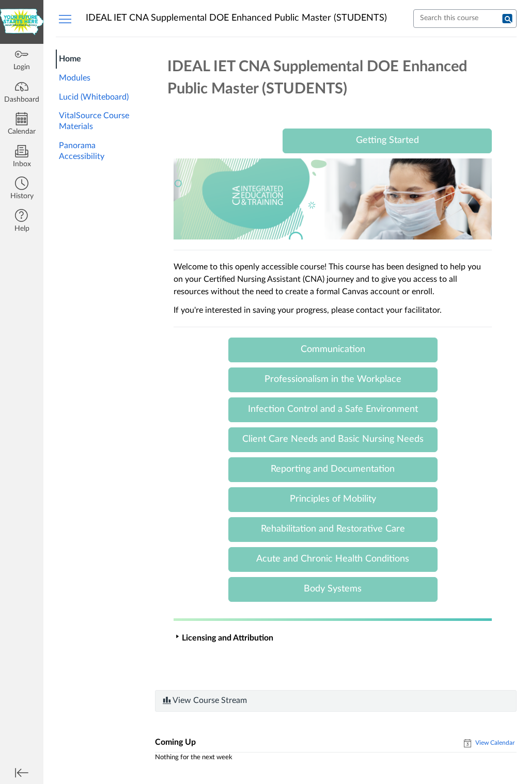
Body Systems (333, 589)
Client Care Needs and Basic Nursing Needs (333, 439)
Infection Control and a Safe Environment (333, 409)
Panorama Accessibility (81, 151)
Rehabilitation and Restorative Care (333, 529)
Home (70, 59)
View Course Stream (209, 700)
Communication (333, 349)
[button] (21, 189)
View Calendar (494, 743)
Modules (74, 78)
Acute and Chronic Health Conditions (332, 559)
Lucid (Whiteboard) (94, 97)
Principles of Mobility (333, 499)
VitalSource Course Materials (94, 121)
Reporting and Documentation (333, 469)
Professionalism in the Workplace (332, 379)
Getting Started (387, 140)
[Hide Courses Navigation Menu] (65, 18)
